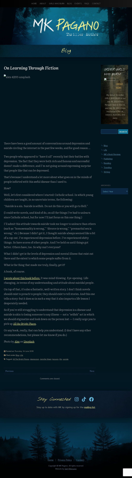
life (60, 359)
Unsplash (29, 341)
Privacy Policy (65, 459)
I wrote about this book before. (22, 278)
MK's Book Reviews (112, 154)
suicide (65, 359)
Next (92, 371)
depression (34, 359)
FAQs (87, 3)
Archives (106, 185)
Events (78, 3)
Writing (107, 171)
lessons (55, 359)
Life (21, 355)
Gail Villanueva (70, 469)
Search (123, 131)
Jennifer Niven (45, 359)
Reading (107, 163)
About (43, 3)
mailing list (89, 407)
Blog (69, 3)
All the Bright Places (24, 324)
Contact (96, 3)
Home (34, 3)
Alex (17, 341)
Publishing (108, 158)
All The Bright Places (21, 359)
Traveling (108, 167)
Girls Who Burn (56, 3)
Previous (9, 371)
